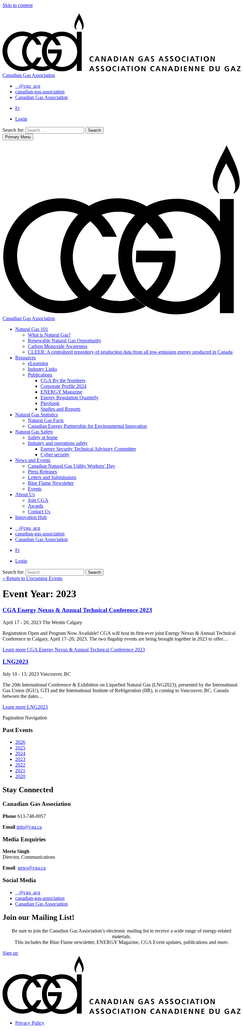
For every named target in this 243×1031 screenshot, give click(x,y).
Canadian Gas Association (41, 904)
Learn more (74, 649)
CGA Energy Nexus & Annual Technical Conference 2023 (77, 610)
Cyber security (55, 454)
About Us (25, 494)
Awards (35, 506)
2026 (20, 742)
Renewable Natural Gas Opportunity (64, 340)
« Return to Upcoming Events (32, 578)
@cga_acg (29, 892)
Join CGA (38, 500)
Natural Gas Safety (34, 431)
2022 (20, 765)
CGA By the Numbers (62, 380)
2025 (20, 747)
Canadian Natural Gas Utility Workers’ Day (71, 466)
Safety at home (43, 437)
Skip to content (18, 5)
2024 (20, 753)
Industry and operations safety (58, 443)
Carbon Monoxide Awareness (57, 346)
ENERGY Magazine (61, 392)
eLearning (38, 363)
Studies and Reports (60, 409)
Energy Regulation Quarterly (69, 397)
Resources (25, 357)
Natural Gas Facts (46, 420)
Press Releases (42, 471)
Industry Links (42, 369)
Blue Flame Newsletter (51, 483)
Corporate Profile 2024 (63, 386)
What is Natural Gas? (49, 335)
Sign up (10, 953)
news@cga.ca (32, 867)
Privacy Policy (29, 1023)
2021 (20, 770)
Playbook (49, 403)
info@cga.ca (29, 827)
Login (21, 119)
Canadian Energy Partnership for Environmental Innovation (87, 426)
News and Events (32, 460)
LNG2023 (15, 661)
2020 (20, 776)
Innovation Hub (31, 517)
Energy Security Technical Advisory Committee (88, 449)
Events (34, 488)
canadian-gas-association (40, 898)
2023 (20, 759)
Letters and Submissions (52, 477)
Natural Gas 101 (31, 329)
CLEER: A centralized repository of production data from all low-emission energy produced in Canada (130, 352)
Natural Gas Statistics (36, 414)
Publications (40, 374)
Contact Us (39, 511)
